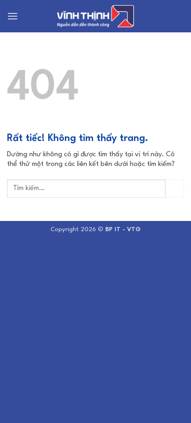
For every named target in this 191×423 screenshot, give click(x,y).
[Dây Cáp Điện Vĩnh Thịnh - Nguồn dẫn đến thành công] (95, 16)
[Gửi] (175, 188)
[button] (13, 16)
